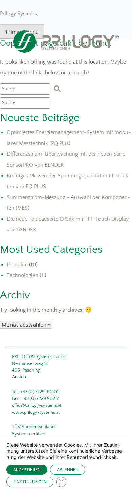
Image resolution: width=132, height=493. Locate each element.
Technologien (22, 275)
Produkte (17, 265)
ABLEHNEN (68, 469)
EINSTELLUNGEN (30, 481)
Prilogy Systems (18, 13)
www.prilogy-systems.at (36, 412)
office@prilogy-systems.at (36, 405)
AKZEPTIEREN (27, 469)
